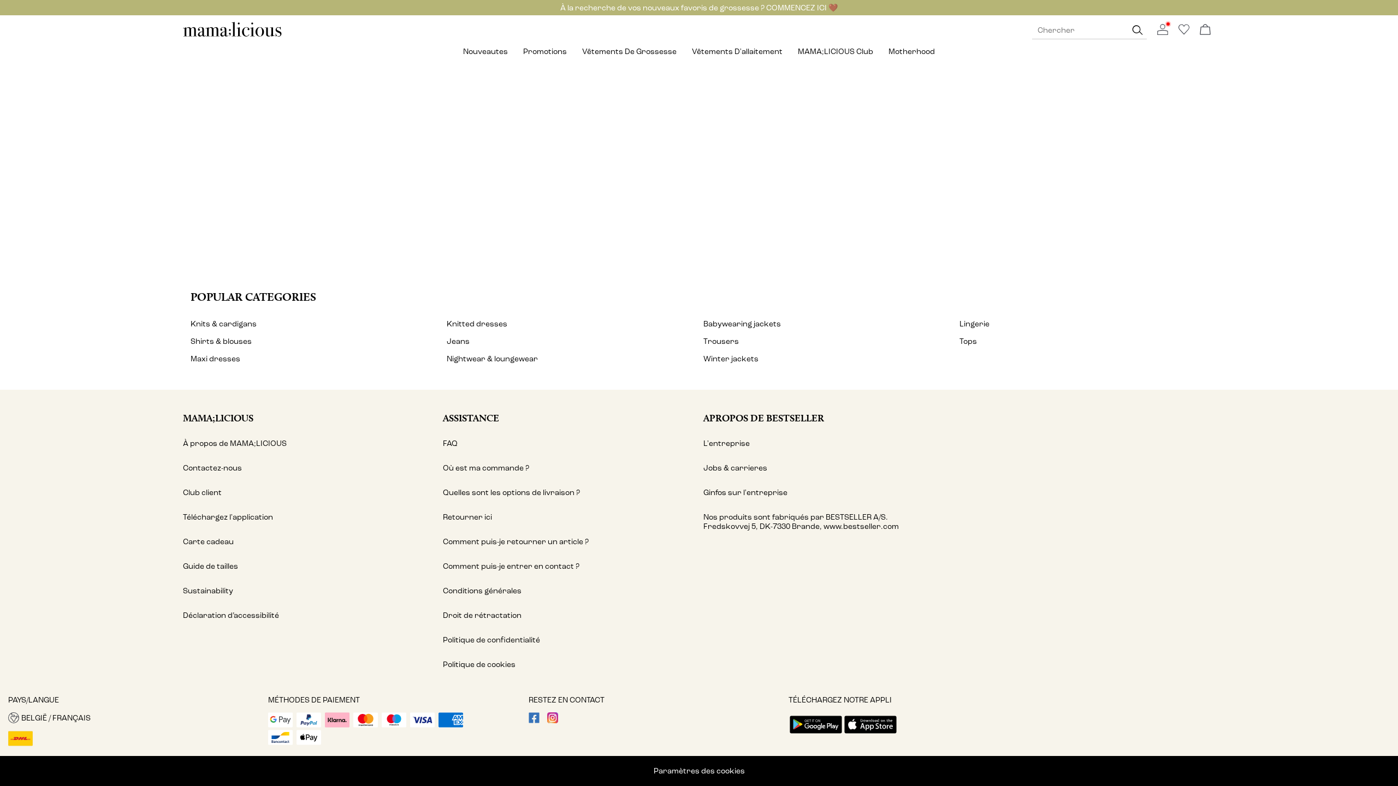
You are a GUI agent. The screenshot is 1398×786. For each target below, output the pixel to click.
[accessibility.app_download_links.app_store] (870, 734)
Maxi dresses (215, 359)
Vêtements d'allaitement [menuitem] (737, 51)
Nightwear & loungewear (492, 359)
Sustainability (208, 591)
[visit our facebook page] (534, 720)
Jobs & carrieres (735, 468)
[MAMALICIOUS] (232, 35)
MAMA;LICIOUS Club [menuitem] (835, 51)
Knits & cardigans (224, 324)
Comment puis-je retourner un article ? (516, 541)
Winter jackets (731, 359)
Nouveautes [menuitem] (485, 51)
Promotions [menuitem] (545, 51)
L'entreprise (726, 443)
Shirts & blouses (221, 341)
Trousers (721, 341)
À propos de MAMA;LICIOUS (235, 443)
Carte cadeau (208, 541)
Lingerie (974, 324)
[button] (134, 717)
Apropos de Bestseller (763, 418)
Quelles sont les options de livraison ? (511, 492)
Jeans (458, 341)
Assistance (471, 418)
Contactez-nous (212, 468)
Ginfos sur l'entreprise (745, 492)
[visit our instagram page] (552, 720)
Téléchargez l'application (228, 517)
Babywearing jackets (742, 324)
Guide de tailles (210, 566)
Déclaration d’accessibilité (231, 615)
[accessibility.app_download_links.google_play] (816, 734)
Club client (202, 492)
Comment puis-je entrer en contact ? (511, 566)
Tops (968, 341)
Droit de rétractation (482, 615)
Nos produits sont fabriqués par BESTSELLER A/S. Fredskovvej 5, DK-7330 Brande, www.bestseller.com (801, 522)
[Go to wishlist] (1183, 32)
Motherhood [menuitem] (911, 51)
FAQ (450, 443)
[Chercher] (1137, 30)
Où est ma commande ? (486, 468)
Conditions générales (482, 591)
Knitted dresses (477, 324)
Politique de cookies (479, 664)
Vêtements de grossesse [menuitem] (629, 51)
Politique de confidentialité (491, 640)
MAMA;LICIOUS (218, 418)
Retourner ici (467, 517)
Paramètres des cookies (699, 771)
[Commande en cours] (1205, 30)
